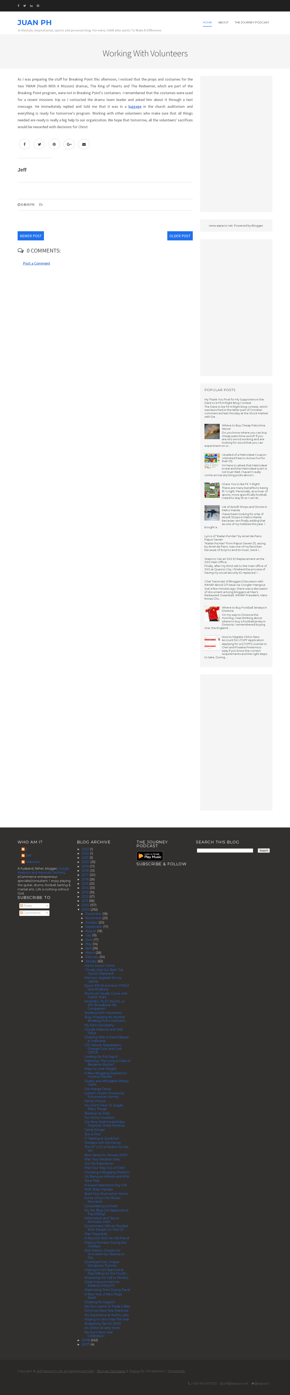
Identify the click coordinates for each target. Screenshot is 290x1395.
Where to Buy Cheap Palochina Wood (243, 427)
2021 (85, 858)
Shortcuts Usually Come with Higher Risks (105, 995)
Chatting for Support (99, 1302)
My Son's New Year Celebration (98, 1334)
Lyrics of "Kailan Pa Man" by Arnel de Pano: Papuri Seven (233, 537)
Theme (134, 1371)
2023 (86, 849)
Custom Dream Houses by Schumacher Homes (104, 1095)
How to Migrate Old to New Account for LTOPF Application (243, 638)
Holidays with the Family (102, 1143)
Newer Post (31, 235)
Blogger (257, 225)
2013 (85, 892)
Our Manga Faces (97, 1089)
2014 (86, 888)
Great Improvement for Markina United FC (102, 1283)
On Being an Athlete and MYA (106, 1176)
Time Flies (91, 1181)
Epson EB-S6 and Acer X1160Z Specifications (106, 987)
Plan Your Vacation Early (102, 1159)
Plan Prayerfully (95, 1234)
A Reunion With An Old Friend (106, 1238)
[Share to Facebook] (24, 144)
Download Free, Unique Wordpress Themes (101, 1263)
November (93, 918)
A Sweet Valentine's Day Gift (105, 1185)
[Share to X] (39, 144)
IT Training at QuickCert (101, 1138)
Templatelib (176, 1371)
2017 (86, 875)
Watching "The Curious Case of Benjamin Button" (107, 1062)
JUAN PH (35, 22)
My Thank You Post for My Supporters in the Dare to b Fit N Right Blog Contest (234, 401)
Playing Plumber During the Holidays (105, 1244)
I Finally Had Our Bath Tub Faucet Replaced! (103, 971)
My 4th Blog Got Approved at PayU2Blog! (106, 1212)
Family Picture (95, 1101)
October (92, 922)
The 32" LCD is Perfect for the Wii (106, 1148)
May (89, 944)
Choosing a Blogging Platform (107, 1172)
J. (27, 849)
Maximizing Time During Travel (107, 1290)
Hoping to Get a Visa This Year (106, 1319)
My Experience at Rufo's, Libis (106, 1315)
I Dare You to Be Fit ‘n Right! (241, 484)
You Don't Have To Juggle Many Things (103, 1107)
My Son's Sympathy (99, 1025)
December (93, 914)
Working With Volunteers (103, 1013)
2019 (86, 866)
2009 (86, 909)
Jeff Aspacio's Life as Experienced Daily (65, 1371)
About (223, 22)
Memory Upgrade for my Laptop (102, 979)
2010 (86, 905)
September (94, 927)
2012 (85, 896)
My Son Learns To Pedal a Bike (107, 1306)
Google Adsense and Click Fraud (103, 1031)
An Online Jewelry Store (102, 1328)
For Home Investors (99, 1118)
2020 (86, 862)
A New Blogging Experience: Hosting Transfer (105, 1075)
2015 (85, 884)
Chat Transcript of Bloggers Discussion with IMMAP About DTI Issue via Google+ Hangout (234, 583)
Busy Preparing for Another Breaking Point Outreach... (105, 1019)
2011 (85, 901)
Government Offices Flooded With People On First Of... (106, 1228)
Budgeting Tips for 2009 (102, 1323)
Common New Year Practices (106, 1311)
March (90, 953)
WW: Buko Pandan (98, 1189)
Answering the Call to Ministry (106, 1278)
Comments (32, 913)
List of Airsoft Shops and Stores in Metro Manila (244, 508)
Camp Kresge (94, 1130)
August (91, 931)
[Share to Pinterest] (54, 144)
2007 (86, 1344)
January (91, 961)
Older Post (180, 235)
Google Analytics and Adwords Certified (43, 871)
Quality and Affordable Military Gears (106, 1083)
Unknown (33, 862)
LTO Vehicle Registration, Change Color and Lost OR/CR (103, 1048)
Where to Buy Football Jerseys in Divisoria (244, 609)
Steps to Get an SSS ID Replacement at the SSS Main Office (234, 560)
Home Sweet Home (99, 966)
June (89, 940)
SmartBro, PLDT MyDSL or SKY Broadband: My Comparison (104, 1004)
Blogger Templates (111, 1371)
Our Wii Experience (98, 1163)
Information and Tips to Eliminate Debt (101, 1220)
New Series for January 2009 (105, 1155)
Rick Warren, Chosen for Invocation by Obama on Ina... (104, 1254)
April (89, 948)
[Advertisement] (236, 144)
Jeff (28, 855)
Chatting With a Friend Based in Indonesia (106, 1039)
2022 (86, 853)
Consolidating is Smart (101, 1206)
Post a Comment (36, 263)
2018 (86, 871)
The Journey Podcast (252, 22)
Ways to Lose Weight (100, 1069)
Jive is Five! (92, 1134)
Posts (27, 906)
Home (207, 22)
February (92, 957)
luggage (134, 106)
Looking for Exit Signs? (101, 1057)
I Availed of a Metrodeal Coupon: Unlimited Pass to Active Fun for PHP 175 (244, 458)
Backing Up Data (97, 1113)
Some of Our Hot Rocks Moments (102, 1199)
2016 (85, 879)
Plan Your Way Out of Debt (104, 1168)
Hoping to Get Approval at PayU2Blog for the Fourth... (106, 1271)
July (88, 935)
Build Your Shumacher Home (106, 1194)
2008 (86, 1340)
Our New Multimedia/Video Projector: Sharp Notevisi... (105, 1123)
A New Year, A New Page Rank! (103, 1296)
